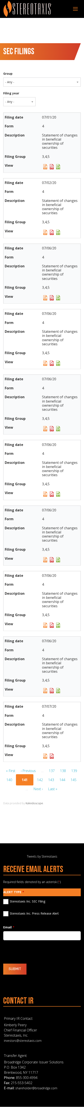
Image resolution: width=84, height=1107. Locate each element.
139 (74, 770)
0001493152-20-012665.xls (58, 298)
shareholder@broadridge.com (36, 1088)
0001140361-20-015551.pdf (51, 756)
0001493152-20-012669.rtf (45, 428)
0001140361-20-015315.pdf (51, 166)
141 (26, 780)
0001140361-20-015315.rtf (45, 166)
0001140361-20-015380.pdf (51, 232)
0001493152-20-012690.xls (58, 690)
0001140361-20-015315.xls (58, 166)
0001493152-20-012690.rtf (45, 690)
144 (62, 779)
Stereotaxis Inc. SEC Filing (27, 901)
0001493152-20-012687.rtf (45, 625)
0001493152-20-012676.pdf (51, 494)
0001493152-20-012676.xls (58, 494)
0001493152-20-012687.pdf (51, 625)
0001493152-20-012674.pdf (51, 363)
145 (73, 779)
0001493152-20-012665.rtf (45, 298)
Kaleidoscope (34, 803)
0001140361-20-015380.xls (58, 232)
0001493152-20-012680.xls (58, 560)
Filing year (11, 93)
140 (9, 779)
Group (7, 73)
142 (40, 779)
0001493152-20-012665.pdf (51, 298)
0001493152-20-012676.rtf (45, 494)
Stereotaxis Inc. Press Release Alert (34, 913)
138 (63, 770)
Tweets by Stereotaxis (42, 856)
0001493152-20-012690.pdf (51, 690)
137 (52, 770)
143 (51, 779)
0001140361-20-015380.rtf (45, 232)
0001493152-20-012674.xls (58, 363)
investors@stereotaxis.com (23, 1041)
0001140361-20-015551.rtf (45, 756)
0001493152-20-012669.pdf (51, 428)
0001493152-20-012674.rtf (45, 363)
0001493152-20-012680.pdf (51, 560)
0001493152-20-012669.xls (58, 428)
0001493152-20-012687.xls (58, 625)
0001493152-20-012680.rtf (45, 560)
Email (7, 927)
